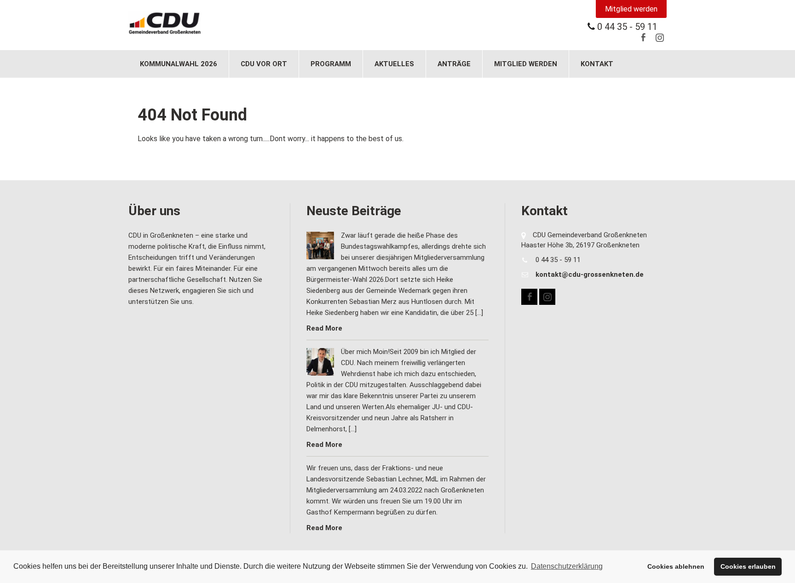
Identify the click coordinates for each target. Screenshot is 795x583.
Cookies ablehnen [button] (675, 566)
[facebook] (643, 37)
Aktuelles (394, 64)
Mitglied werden (631, 9)
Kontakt (597, 64)
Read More (324, 328)
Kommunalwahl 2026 (178, 64)
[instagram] (659, 37)
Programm (331, 64)
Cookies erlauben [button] (748, 566)
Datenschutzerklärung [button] (567, 566)
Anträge (454, 64)
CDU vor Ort (264, 64)
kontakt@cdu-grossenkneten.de (590, 274)
